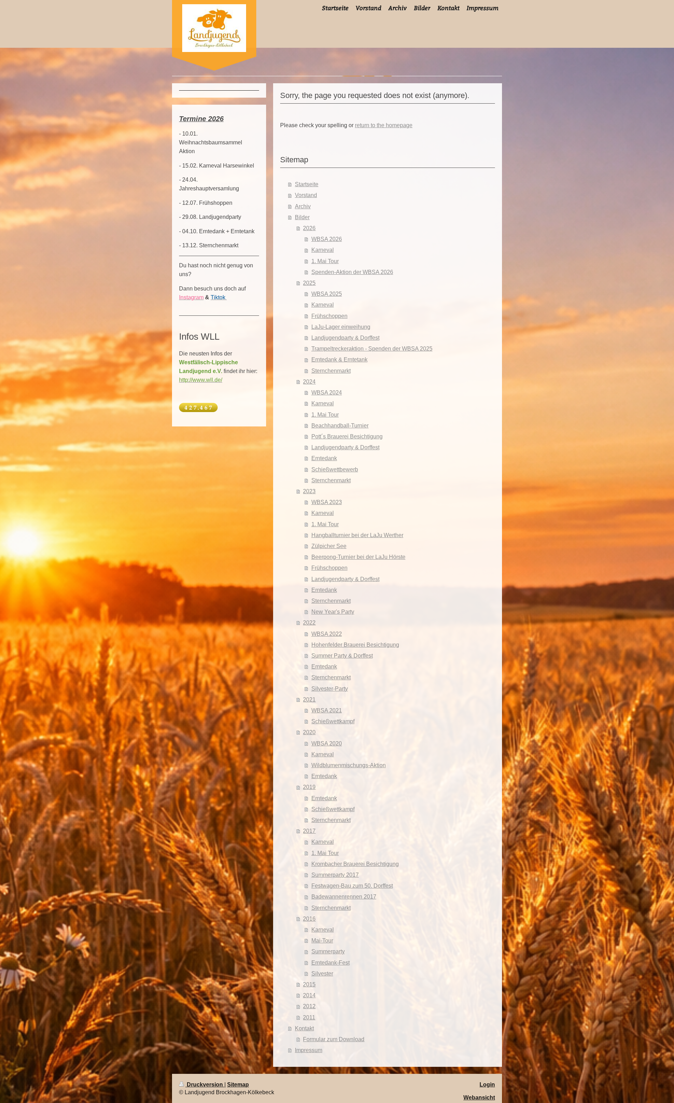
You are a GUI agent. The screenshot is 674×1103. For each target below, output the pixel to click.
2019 (309, 787)
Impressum (308, 1050)
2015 (309, 984)
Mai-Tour (322, 941)
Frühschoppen (329, 316)
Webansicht (479, 1098)
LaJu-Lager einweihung (340, 327)
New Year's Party (332, 612)
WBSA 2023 (326, 502)
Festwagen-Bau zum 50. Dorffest (352, 886)
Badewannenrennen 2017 (343, 897)
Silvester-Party (329, 689)
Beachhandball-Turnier (340, 426)
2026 (309, 228)
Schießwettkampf (333, 721)
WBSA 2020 (326, 743)
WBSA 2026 (326, 239)
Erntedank (324, 458)
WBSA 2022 (326, 634)
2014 (309, 995)
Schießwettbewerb (334, 469)
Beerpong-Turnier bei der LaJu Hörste (358, 557)
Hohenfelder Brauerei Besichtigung (355, 645)
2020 (309, 732)
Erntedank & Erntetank (339, 360)
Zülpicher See (328, 546)
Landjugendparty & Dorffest (345, 338)
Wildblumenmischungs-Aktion (348, 765)
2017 (309, 831)
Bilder (302, 217)
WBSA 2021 (326, 710)
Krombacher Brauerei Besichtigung (355, 864)
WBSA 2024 (326, 393)
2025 (309, 283)
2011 (309, 1017)
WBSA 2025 (326, 294)
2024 (309, 382)
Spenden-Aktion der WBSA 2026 (352, 272)
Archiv (303, 206)
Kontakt (304, 1028)
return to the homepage (383, 125)
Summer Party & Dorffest (342, 656)
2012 (309, 1006)
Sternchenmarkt (331, 371)
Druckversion (204, 1085)
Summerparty (328, 951)
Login (487, 1085)
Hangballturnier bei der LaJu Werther (357, 535)
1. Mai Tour (325, 261)
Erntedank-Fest (330, 963)
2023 (309, 491)
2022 (309, 623)
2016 (309, 919)
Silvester (322, 974)
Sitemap (238, 1085)
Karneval (322, 250)
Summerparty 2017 (335, 875)
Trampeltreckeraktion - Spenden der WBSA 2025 (371, 349)
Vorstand (306, 195)
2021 (309, 700)
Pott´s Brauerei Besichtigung (347, 436)
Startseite (306, 184)
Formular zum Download (333, 1039)
